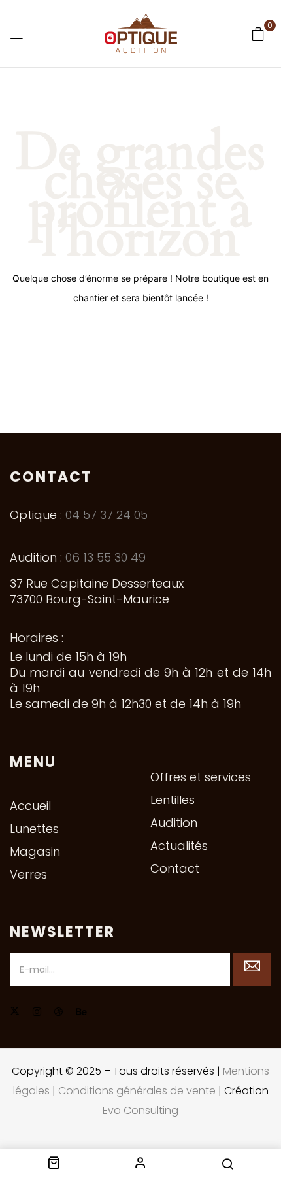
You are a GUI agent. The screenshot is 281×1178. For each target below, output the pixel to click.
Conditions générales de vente (137, 1090)
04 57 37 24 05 (106, 515)
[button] (258, 34)
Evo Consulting (140, 1110)
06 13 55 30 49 (105, 557)
